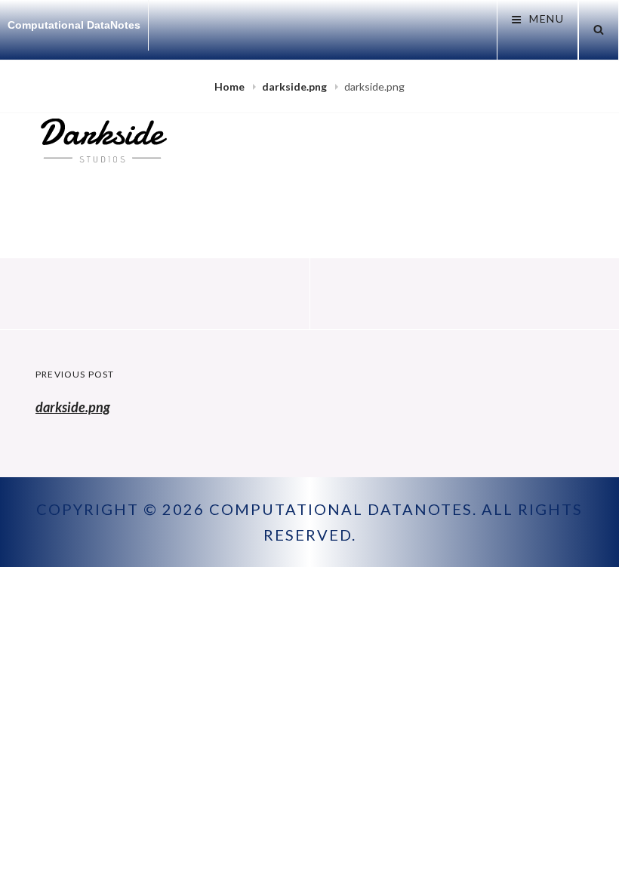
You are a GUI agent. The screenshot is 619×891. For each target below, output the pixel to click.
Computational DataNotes (74, 25)
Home (230, 86)
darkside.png (295, 86)
